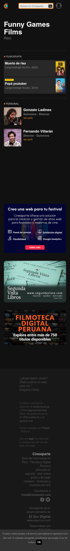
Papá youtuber (16, 83)
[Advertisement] (33, 174)
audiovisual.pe (41, 406)
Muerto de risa (15, 63)
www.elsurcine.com (39, 520)
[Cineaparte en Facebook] (42, 499)
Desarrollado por (40, 528)
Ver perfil (28, 117)
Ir (50, 6)
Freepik (46, 428)
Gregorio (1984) (29, 390)
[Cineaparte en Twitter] (48, 499)
